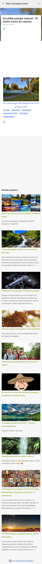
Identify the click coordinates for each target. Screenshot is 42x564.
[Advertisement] (21, 55)
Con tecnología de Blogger (22, 561)
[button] (4, 29)
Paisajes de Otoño (10, 113)
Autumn (6, 110)
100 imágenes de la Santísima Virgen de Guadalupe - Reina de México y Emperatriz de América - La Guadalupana (21, 492)
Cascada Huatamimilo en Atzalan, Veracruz (17, 456)
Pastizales (24, 113)
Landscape (16, 110)
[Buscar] (39, 3)
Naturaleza (26, 110)
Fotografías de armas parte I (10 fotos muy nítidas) (20, 291)
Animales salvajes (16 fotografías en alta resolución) (21, 329)
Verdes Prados (9, 117)
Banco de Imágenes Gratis (17, 4)
